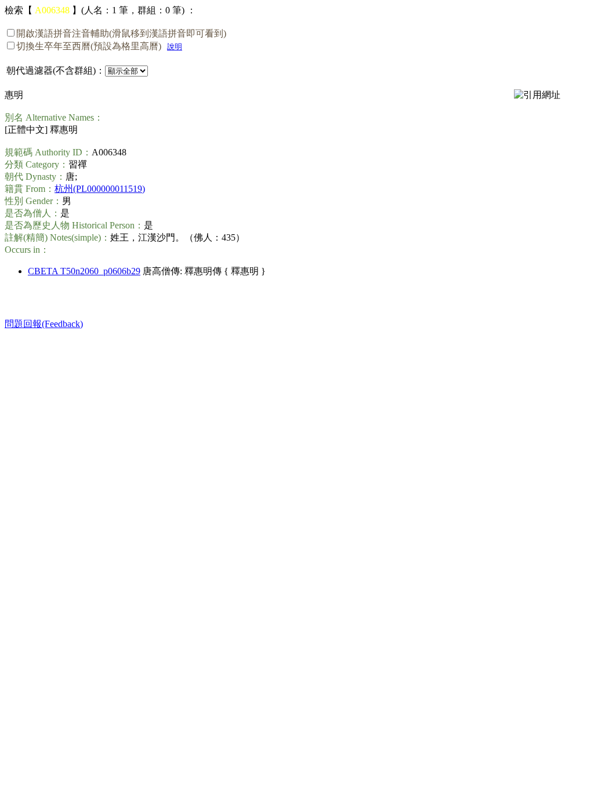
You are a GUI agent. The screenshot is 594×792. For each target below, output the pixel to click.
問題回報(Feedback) (44, 324)
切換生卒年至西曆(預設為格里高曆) (88, 46)
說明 (174, 46)
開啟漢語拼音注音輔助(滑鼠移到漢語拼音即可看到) (121, 33)
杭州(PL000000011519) (100, 189)
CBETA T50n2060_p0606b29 (84, 271)
